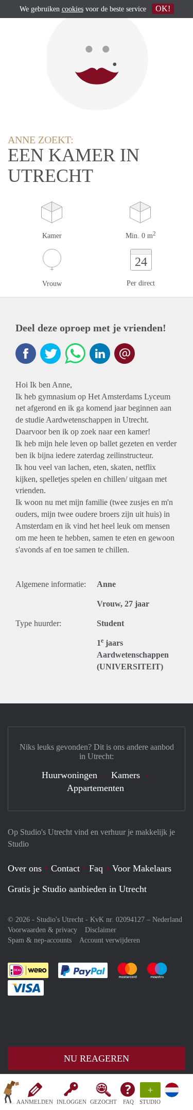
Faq (96, 868)
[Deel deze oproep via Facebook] (25, 353)
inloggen (71, 1102)
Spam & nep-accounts (40, 940)
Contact (65, 868)
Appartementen (95, 788)
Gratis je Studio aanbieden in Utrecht (77, 889)
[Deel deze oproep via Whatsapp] (75, 353)
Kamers (125, 775)
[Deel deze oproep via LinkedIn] (100, 353)
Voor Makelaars (141, 868)
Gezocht (103, 1102)
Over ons (25, 868)
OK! (162, 8)
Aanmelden (34, 1102)
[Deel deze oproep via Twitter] (50, 353)
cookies (72, 9)
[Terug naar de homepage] (11, 1094)
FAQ (128, 1102)
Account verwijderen (109, 940)
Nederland (167, 919)
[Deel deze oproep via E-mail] (124, 353)
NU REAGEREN (96, 1058)
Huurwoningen (69, 775)
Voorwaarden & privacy (42, 930)
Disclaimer (100, 930)
